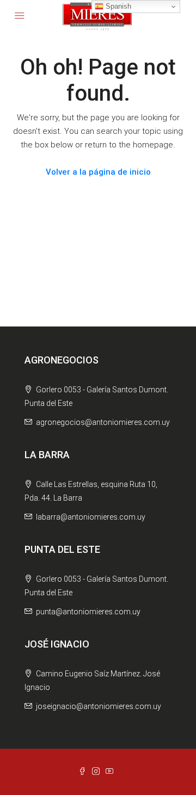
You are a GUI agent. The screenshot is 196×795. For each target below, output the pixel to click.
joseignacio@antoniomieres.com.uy (98, 706)
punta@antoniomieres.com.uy (88, 611)
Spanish (117, 6)
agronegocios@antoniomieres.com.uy (103, 422)
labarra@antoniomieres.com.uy (90, 517)
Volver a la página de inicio (98, 172)
